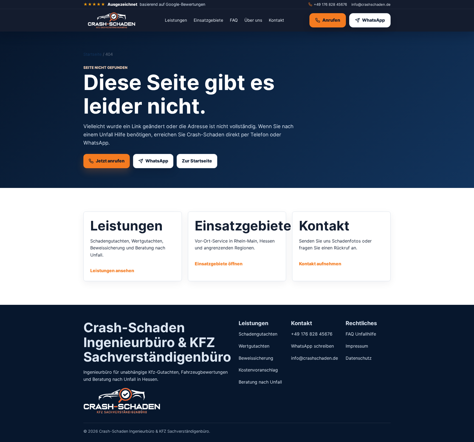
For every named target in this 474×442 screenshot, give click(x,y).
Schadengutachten (258, 334)
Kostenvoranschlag (258, 370)
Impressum (357, 346)
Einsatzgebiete (208, 20)
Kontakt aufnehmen (320, 263)
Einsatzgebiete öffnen (218, 263)
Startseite (92, 54)
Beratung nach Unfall (260, 382)
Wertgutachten (254, 346)
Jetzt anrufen (110, 161)
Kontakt (276, 20)
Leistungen (176, 20)
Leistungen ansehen (112, 270)
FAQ (234, 20)
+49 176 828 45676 (330, 4)
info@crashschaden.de (371, 4)
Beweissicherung (256, 358)
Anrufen (331, 20)
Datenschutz (359, 358)
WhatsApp (373, 20)
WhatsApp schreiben (312, 346)
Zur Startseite (197, 161)
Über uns (253, 20)
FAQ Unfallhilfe (361, 334)
